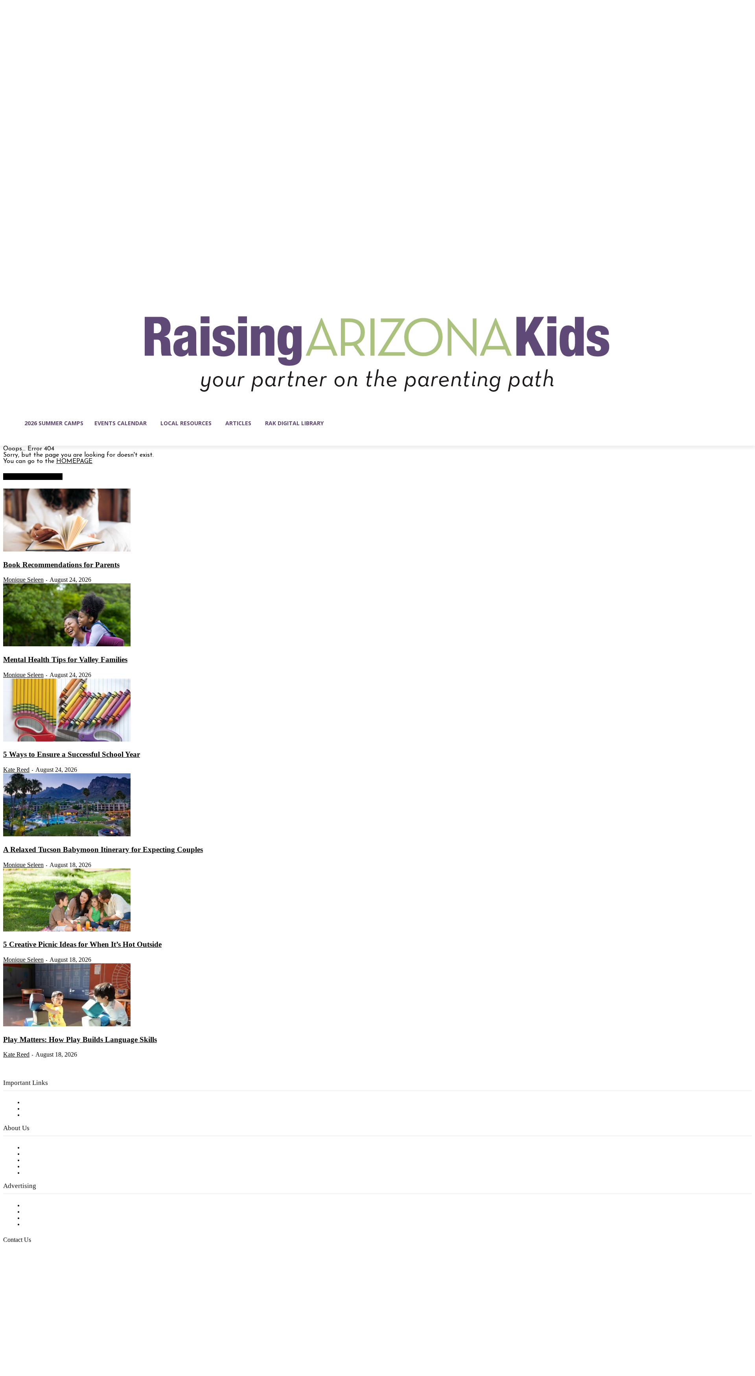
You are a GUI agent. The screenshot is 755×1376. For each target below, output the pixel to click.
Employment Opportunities (63, 1160)
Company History (49, 1154)
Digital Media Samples (56, 1218)
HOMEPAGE (74, 461)
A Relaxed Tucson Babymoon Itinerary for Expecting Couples (103, 849)
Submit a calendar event (59, 1173)
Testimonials (41, 1206)
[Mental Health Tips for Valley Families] (67, 645)
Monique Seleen (23, 579)
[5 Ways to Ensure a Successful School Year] (67, 740)
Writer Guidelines (48, 1167)
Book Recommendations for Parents (61, 565)
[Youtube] (92, 1338)
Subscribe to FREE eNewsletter (69, 1102)
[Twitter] (75, 1338)
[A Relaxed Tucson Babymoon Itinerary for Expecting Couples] (67, 835)
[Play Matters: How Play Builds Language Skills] (67, 1025)
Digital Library (45, 1109)
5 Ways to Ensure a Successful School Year (71, 754)
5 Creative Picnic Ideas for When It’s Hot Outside (82, 944)
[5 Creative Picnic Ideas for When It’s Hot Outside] (67, 930)
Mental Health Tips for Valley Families (65, 659)
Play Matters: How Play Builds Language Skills (80, 1039)
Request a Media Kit (53, 1212)
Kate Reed (16, 769)
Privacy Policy (43, 1115)
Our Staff (37, 1148)
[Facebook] (9, 1338)
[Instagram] (26, 1338)
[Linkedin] (42, 1338)
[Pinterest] (59, 1338)
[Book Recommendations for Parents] (67, 550)
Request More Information (62, 1224)
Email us (31, 1280)
